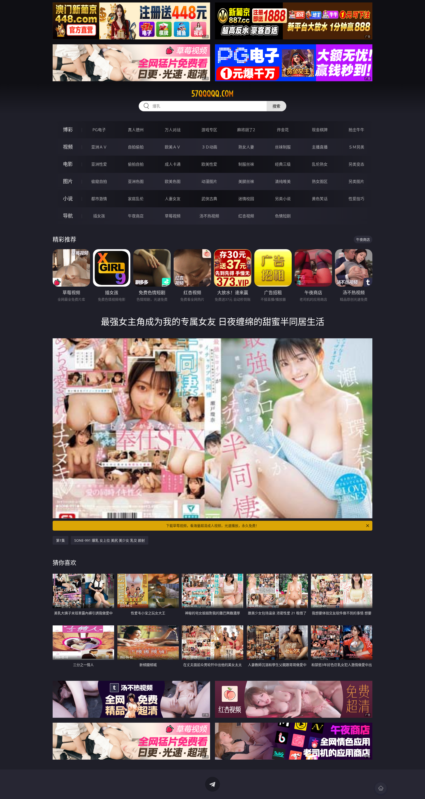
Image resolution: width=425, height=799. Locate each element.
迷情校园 (246, 198)
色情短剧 (283, 216)
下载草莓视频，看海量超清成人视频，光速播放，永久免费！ (212, 525)
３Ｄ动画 (209, 147)
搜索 (276, 106)
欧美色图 (173, 181)
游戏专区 (209, 129)
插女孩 (99, 216)
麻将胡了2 (246, 129)
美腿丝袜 (246, 181)
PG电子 (99, 129)
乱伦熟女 (320, 164)
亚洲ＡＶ (99, 147)
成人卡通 (173, 164)
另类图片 (356, 181)
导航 (68, 215)
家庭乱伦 (136, 198)
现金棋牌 (320, 129)
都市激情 (99, 198)
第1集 (60, 540)
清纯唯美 (283, 181)
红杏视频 (246, 216)
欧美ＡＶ (173, 147)
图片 (68, 181)
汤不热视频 (209, 216)
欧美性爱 (209, 164)
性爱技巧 (356, 198)
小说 (68, 198)
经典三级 (283, 164)
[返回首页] (381, 788)
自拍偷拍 (136, 147)
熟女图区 (320, 181)
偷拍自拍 (136, 164)
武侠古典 (209, 198)
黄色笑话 (320, 198)
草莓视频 (173, 216)
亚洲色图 (136, 181)
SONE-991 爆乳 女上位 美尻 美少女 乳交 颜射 (109, 540)
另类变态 (356, 164)
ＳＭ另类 (356, 147)
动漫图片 (209, 181)
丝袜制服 (283, 147)
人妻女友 (173, 198)
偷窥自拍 (99, 181)
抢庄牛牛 (356, 129)
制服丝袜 (246, 164)
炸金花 (283, 129)
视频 (68, 147)
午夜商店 (136, 216)
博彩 (68, 129)
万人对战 (173, 129)
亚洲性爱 (99, 164)
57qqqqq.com (212, 93)
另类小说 (283, 198)
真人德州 (136, 129)
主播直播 (320, 147)
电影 (68, 164)
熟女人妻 (246, 147)
